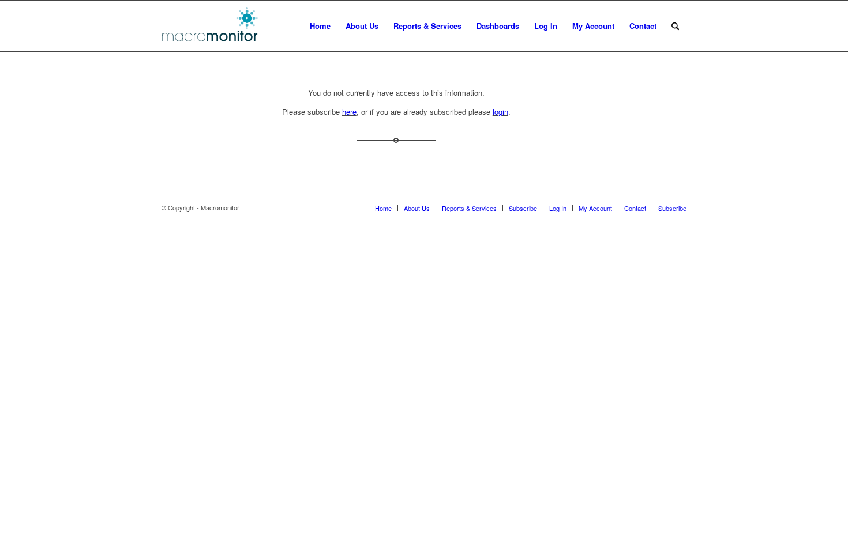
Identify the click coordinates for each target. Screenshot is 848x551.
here (349, 111)
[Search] (675, 26)
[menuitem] (320, 26)
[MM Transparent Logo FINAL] (211, 26)
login (500, 111)
